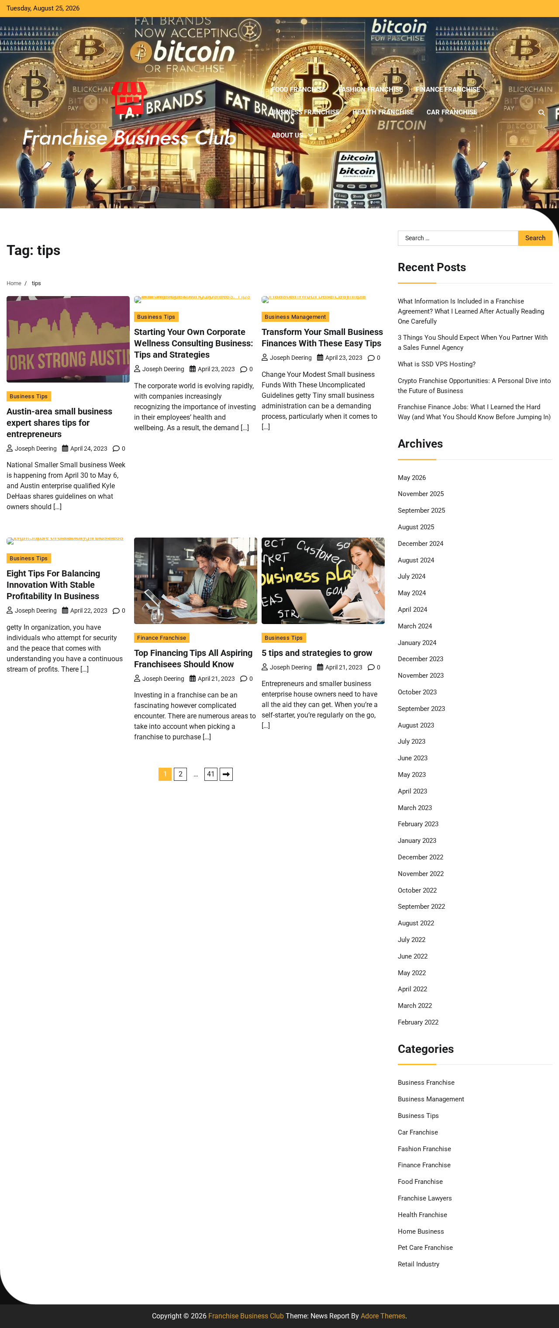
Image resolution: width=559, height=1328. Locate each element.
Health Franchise (383, 112)
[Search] (541, 112)
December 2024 (420, 544)
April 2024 (412, 610)
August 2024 (416, 560)
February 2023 (418, 824)
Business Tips (29, 396)
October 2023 (417, 692)
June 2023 (413, 758)
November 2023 (421, 676)
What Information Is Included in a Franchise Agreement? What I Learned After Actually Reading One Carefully (471, 311)
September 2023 (421, 709)
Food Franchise (298, 89)
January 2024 (417, 643)
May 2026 (412, 478)
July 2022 (411, 940)
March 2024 (415, 626)
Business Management (295, 317)
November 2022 (421, 874)
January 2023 (417, 841)
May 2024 (412, 593)
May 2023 (412, 775)
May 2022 (412, 973)
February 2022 (418, 1022)
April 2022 (412, 989)
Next (226, 774)
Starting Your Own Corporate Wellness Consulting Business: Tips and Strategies (193, 343)
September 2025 (421, 510)
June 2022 (413, 956)
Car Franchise (452, 112)
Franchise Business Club (246, 1316)
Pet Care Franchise (425, 1248)
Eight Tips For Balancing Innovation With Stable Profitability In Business (53, 584)
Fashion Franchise (370, 89)
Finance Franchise (448, 89)
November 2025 (421, 494)
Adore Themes (383, 1316)
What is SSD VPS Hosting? (437, 364)
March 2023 (415, 808)
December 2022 (420, 857)
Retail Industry (418, 1264)
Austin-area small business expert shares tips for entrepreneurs (59, 422)
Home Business (421, 1231)
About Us (287, 135)
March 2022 (415, 1006)
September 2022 (421, 907)
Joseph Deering (36, 448)
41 (211, 774)
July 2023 (411, 741)
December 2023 (420, 659)
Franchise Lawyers (425, 1198)
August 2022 (416, 923)
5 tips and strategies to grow (317, 653)
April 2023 (412, 791)
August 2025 (416, 527)
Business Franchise (305, 112)
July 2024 (411, 576)
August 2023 (416, 725)
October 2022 (417, 890)
